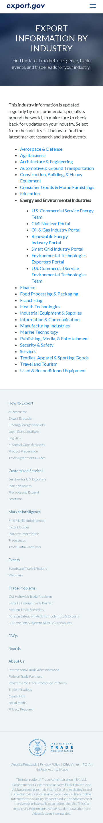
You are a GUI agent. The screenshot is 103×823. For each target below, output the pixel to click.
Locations (15, 499)
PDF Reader (59, 808)
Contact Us (17, 696)
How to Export (21, 403)
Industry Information (24, 534)
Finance (27, 287)
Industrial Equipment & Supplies (51, 312)
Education (30, 193)
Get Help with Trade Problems (30, 596)
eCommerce (18, 412)
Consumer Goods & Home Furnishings (57, 187)
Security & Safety (37, 344)
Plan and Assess (20, 486)
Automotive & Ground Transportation (57, 168)
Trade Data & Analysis (25, 547)
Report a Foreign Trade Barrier (31, 603)
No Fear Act (44, 769)
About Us (16, 661)
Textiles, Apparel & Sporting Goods (54, 357)
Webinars (16, 575)
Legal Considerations (24, 431)
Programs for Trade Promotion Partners (38, 683)
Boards (15, 648)
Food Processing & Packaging (49, 293)
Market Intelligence (25, 512)
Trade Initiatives (20, 689)
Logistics (15, 438)
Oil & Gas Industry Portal (55, 229)
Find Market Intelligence (26, 520)
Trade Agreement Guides (27, 458)
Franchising (31, 300)
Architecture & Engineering (46, 161)
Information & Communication (50, 319)
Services (28, 351)
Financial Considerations (27, 444)
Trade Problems (22, 588)
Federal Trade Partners (25, 676)
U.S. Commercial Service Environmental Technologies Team (59, 274)
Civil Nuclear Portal (50, 223)
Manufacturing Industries (45, 325)
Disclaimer (71, 764)
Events (14, 560)
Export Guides (19, 527)
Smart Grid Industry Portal (57, 248)
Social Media (18, 703)
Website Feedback (24, 764)
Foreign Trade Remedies (26, 609)
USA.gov (62, 769)
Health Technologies (40, 306)
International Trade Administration (34, 670)
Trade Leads (17, 540)
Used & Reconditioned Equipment (53, 370)
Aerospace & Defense (41, 149)
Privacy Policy (50, 764)
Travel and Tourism (39, 364)
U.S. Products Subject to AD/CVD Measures (40, 623)
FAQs (13, 635)
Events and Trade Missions (28, 568)
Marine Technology (39, 332)
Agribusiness (32, 155)
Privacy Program (21, 709)
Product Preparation (23, 451)
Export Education (21, 418)
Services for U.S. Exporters (27, 479)
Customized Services (26, 470)
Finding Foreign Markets (27, 425)
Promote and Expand (24, 492)
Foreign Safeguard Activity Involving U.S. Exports (44, 616)
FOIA (87, 764)
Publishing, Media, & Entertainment (54, 338)
